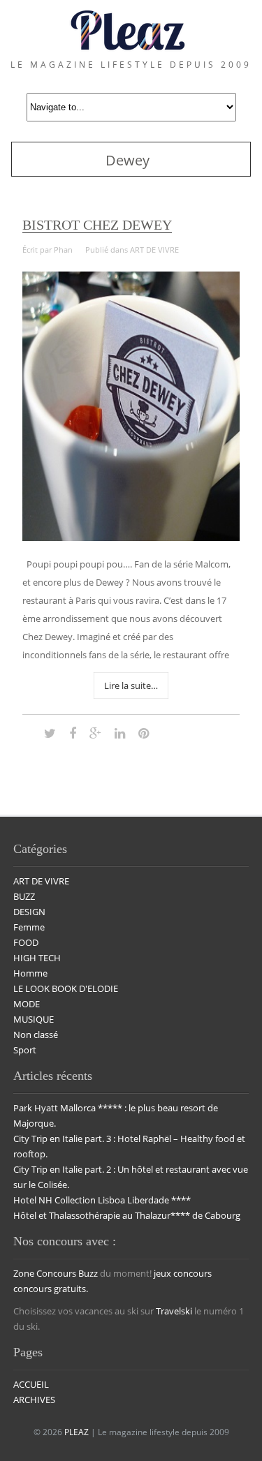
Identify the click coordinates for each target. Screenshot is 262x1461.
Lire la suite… (131, 685)
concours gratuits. (50, 1288)
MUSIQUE (33, 1019)
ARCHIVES (34, 1399)
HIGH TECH (37, 957)
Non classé (35, 1034)
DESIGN (29, 911)
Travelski (174, 1311)
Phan (63, 249)
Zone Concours (44, 1273)
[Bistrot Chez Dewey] (131, 537)
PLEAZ (76, 1432)
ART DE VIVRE (154, 249)
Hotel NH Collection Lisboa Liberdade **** (102, 1200)
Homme (30, 973)
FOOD (25, 942)
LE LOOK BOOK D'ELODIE (65, 988)
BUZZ (24, 896)
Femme (29, 927)
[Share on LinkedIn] (120, 732)
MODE (26, 1004)
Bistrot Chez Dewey (97, 224)
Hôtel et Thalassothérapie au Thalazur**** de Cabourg (126, 1215)
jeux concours (183, 1273)
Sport (24, 1050)
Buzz (88, 1273)
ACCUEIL (31, 1384)
